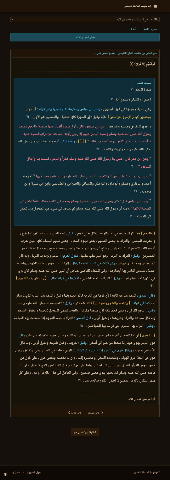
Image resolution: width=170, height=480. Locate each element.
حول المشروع (34, 472)
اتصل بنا (15, 472)
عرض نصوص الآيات (85, 37)
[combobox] (85, 19)
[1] (82, 141)
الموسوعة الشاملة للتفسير (147, 472)
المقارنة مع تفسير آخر (85, 432)
